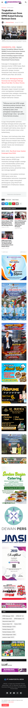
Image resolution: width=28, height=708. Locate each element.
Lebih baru (5, 252)
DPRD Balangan (8, 616)
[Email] (17, 203)
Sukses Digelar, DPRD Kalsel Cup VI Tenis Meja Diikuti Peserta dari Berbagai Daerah (7, 223)
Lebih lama (23, 252)
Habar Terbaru (15, 199)
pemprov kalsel (8, 637)
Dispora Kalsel (7, 624)
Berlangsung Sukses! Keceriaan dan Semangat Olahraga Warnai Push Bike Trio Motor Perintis (13, 81)
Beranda (4, 7)
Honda (17, 624)
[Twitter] (6, 203)
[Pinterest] (13, 203)
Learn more (11, 701)
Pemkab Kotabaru (8, 632)
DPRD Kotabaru (19, 618)
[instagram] (17, 693)
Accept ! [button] (5, 705)
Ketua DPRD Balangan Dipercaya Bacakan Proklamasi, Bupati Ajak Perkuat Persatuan (20, 223)
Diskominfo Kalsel (8, 621)
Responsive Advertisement (14, 194)
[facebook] (7, 693)
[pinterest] (21, 693)
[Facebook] (3, 203)
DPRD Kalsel (10, 7)
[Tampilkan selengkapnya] (20, 203)
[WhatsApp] (10, 203)
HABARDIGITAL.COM (8, 47)
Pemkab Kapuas (7, 629)
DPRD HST (19, 616)
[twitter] (10, 693)
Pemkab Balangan (8, 626)
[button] (2, 2)
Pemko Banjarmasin (9, 634)
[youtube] (14, 693)
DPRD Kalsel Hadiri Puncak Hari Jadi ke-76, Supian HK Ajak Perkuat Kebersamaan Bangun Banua (7, 243)
